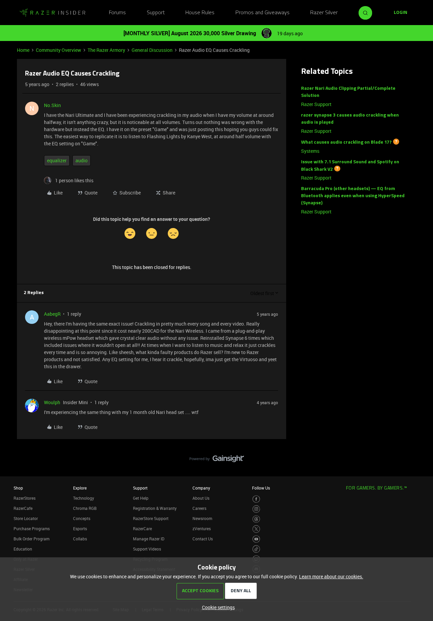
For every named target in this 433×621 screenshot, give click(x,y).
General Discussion (152, 50)
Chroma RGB (85, 508)
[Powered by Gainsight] (216, 460)
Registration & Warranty (155, 508)
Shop (18, 488)
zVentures (201, 528)
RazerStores (25, 498)
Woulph (52, 402)
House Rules (199, 13)
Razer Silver (324, 13)
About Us (200, 498)
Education (23, 549)
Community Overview (58, 50)
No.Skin (52, 105)
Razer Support (316, 104)
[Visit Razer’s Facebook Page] (256, 499)
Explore (80, 488)
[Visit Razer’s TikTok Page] (256, 549)
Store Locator (26, 518)
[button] (400, 13)
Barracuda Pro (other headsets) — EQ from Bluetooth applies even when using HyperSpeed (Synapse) (353, 196)
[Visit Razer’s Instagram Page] (256, 509)
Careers (199, 508)
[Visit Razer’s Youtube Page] (256, 539)
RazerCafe (23, 508)
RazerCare (142, 528)
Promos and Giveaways (262, 13)
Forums (117, 13)
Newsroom (202, 518)
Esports (80, 528)
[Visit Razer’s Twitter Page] (256, 529)
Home (23, 50)
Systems (310, 151)
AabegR (52, 314)
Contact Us (202, 538)
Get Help (141, 498)
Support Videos (147, 549)
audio (81, 160)
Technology (83, 498)
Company (201, 488)
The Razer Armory (106, 50)
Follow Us (261, 488)
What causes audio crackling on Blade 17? (346, 142)
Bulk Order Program (31, 538)
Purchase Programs (32, 528)
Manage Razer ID (148, 538)
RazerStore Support (150, 518)
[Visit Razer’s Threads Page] (256, 519)
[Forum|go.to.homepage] (52, 13)
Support (156, 13)
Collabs (80, 538)
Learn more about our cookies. (331, 576)
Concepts (81, 518)
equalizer (57, 160)
